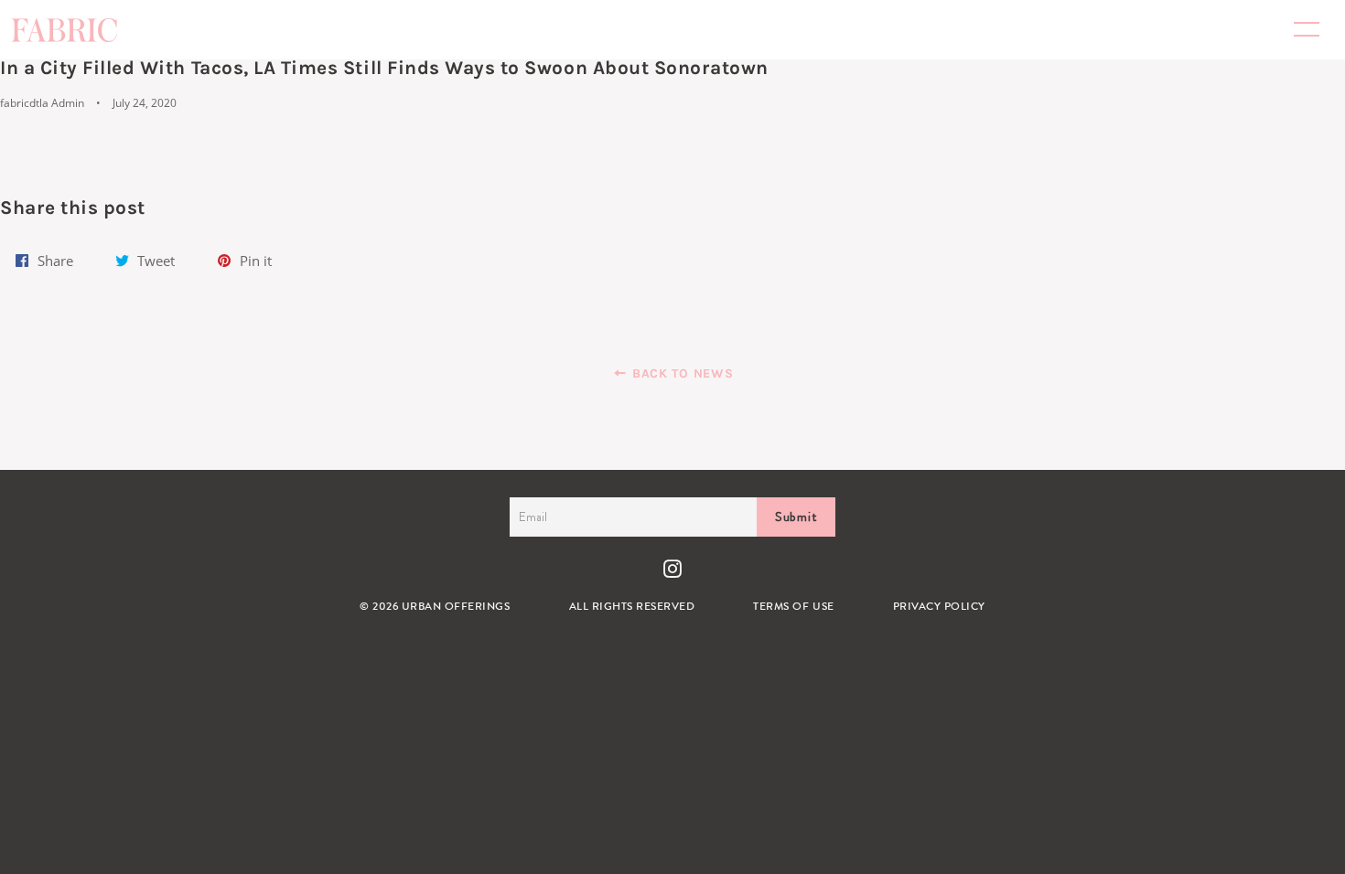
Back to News (680, 373)
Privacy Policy (939, 606)
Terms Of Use (793, 606)
